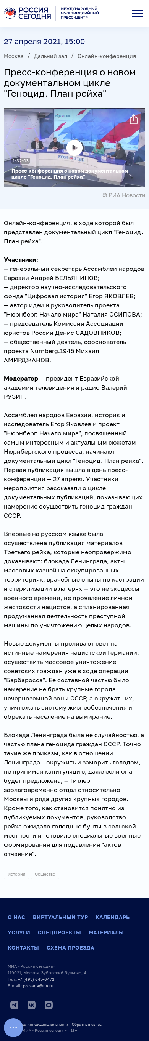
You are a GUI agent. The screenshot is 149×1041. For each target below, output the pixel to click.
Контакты (23, 947)
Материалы (106, 932)
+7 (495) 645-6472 (36, 979)
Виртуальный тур (60, 917)
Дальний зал (50, 56)
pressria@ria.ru (38, 985)
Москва (14, 56)
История (16, 873)
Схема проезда (70, 947)
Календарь (113, 917)
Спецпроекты (59, 932)
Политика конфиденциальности (38, 1024)
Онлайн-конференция (107, 56)
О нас (16, 917)
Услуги (19, 932)
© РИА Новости (123, 195)
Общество (45, 873)
